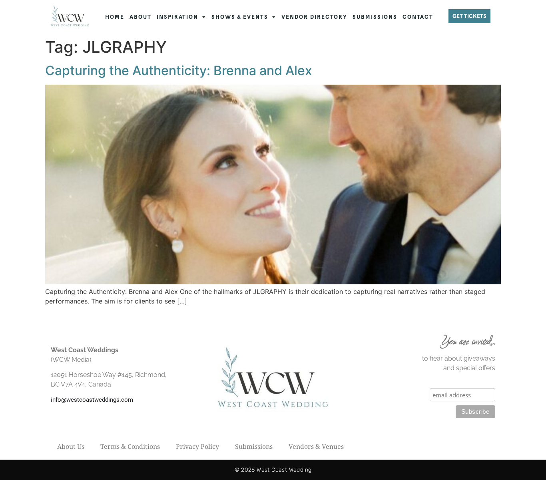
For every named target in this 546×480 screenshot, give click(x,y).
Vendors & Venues (316, 446)
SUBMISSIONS (375, 17)
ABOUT (140, 17)
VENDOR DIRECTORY (314, 17)
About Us (70, 446)
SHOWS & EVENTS (239, 17)
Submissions (254, 446)
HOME (114, 17)
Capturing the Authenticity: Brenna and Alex (178, 70)
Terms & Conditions (130, 446)
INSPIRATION (177, 17)
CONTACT (418, 17)
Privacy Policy (197, 446)
